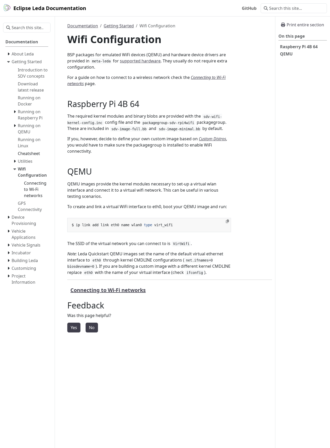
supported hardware (140, 61)
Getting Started (119, 26)
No (92, 327)
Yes (74, 327)
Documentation (82, 26)
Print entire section (305, 25)
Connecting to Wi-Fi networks (108, 290)
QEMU (286, 54)
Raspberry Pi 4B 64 (299, 47)
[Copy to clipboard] (227, 221)
